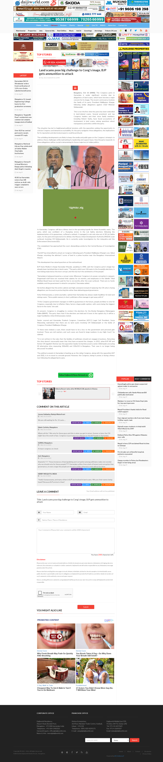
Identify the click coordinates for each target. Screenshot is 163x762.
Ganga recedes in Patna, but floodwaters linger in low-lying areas (133, 461)
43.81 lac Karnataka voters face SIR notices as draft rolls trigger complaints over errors (22, 182)
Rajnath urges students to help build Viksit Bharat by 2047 (131, 428)
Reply (88, 422)
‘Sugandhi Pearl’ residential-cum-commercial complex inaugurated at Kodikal (77, 390)
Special (80, 25)
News (46, 25)
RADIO (102, 25)
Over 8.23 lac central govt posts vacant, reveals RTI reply (22, 133)
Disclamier (147, 751)
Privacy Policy (147, 754)
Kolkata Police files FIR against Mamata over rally (132, 436)
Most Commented (142, 379)
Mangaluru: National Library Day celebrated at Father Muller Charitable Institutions (23, 148)
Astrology (98, 31)
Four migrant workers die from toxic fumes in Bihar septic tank (134, 419)
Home (121, 751)
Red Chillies (61, 31)
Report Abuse (77, 422)
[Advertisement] (55, 107)
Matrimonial (20, 31)
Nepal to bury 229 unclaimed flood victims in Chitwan (133, 444)
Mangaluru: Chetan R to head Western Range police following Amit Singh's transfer (23, 165)
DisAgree (109, 422)
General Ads (50, 31)
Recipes (63, 25)
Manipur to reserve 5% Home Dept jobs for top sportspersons (133, 402)
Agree (97, 422)
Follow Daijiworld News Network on (74, 375)
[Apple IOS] (126, 30)
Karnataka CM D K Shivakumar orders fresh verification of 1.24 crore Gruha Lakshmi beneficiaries (23, 86)
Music (71, 31)
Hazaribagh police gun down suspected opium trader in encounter (132, 385)
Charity (72, 25)
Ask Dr (78, 31)
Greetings (88, 31)
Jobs (40, 31)
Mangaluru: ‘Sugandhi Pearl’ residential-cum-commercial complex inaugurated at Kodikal (23, 118)
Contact (137, 751)
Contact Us (122, 25)
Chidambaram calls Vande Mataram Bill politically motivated (132, 394)
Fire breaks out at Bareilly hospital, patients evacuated (131, 453)
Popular (125, 379)
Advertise (112, 25)
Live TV (94, 25)
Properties (32, 31)
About (129, 751)
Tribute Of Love (111, 31)
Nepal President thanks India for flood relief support (132, 411)
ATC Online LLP (119, 756)
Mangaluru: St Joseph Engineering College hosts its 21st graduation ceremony (23, 102)
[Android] (120, 30)
